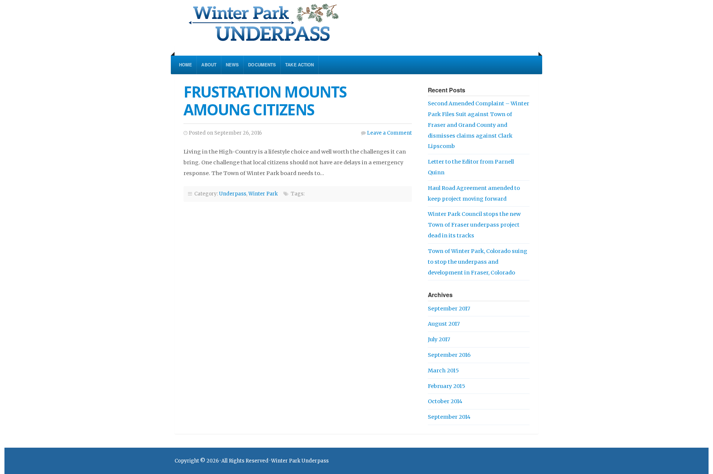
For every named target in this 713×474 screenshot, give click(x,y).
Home (185, 65)
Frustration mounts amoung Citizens (265, 101)
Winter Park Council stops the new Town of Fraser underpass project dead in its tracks (474, 225)
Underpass (232, 194)
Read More (339, 173)
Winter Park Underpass (309, 22)
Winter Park (263, 194)
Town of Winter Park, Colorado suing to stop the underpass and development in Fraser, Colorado (477, 262)
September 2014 (449, 417)
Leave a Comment (389, 133)
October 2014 (445, 401)
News (232, 65)
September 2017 (449, 308)
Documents (262, 65)
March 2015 (443, 370)
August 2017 (444, 323)
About (208, 65)
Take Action (299, 65)
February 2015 (446, 386)
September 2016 (449, 355)
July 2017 (439, 339)
